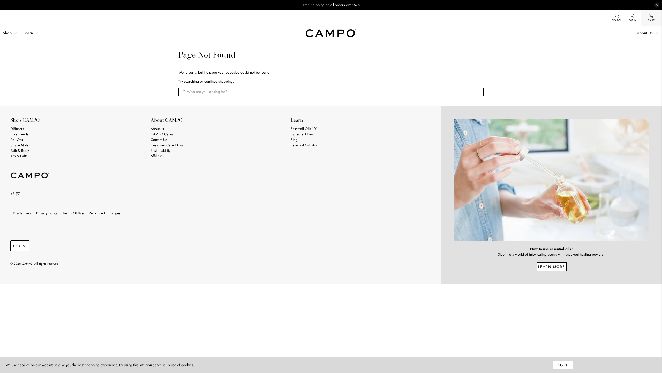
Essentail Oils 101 (304, 128)
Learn (28, 32)
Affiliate (156, 156)
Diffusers (17, 128)
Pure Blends (19, 134)
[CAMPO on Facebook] (12, 195)
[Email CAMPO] (18, 195)
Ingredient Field (302, 134)
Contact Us (159, 139)
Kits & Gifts (18, 156)
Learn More (551, 266)
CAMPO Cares (162, 134)
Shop (7, 32)
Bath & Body (19, 150)
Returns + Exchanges (105, 213)
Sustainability (160, 150)
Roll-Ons (16, 139)
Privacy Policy (47, 213)
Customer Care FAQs (167, 145)
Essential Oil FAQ (304, 145)
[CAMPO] (331, 33)
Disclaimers (22, 213)
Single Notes (20, 145)
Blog (294, 139)
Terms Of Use (73, 213)
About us (157, 128)
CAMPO (27, 264)
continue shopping (218, 81)
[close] (656, 5)
